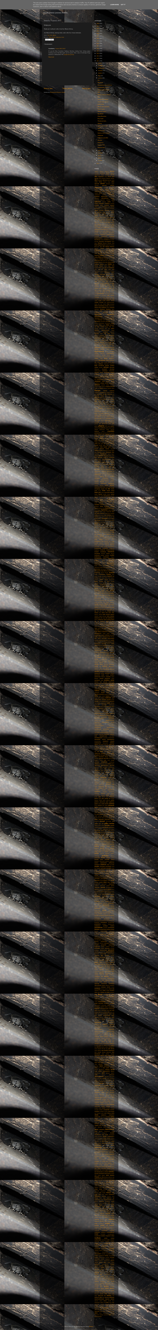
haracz (113, 447)
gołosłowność (102, 429)
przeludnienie (99, 927)
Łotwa (97, 624)
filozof (99, 401)
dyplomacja (99, 351)
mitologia (96, 669)
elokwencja (112, 377)
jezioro (105, 499)
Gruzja (96, 441)
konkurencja (111, 558)
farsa (110, 396)
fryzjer (104, 410)
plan (110, 829)
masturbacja (104, 642)
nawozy (112, 703)
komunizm (111, 552)
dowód (102, 340)
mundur (96, 685)
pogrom (107, 848)
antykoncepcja (104, 196)
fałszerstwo (109, 394)
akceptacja (104, 178)
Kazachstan (112, 520)
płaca (109, 832)
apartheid (108, 200)
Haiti (108, 445)
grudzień (107, 440)
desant (96, 319)
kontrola (112, 565)
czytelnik (96, 302)
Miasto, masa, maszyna (103, 106)
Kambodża (97, 506)
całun (96, 269)
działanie (96, 358)
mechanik (96, 647)
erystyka (99, 386)
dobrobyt (97, 330)
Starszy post (86, 88)
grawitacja (112, 436)
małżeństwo (105, 631)
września (100, 70)
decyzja (106, 305)
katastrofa (105, 518)
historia (101, 456)
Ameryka (98, 187)
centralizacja (97, 271)
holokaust (111, 457)
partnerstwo (101, 807)
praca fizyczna (111, 882)
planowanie (97, 830)
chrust (96, 279)
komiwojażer (97, 546)
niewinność (97, 739)
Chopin (99, 278)
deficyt (100, 307)
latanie (108, 600)
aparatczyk (97, 200)
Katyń (113, 518)
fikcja (113, 399)
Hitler (110, 455)
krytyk (109, 586)
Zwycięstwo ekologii (103, 99)
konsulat (103, 564)
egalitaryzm (112, 364)
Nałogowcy (101, 142)
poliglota (112, 853)
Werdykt (100, 140)
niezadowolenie (98, 741)
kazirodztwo (97, 522)
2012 (98, 58)
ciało (96, 281)
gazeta (108, 415)
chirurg (103, 276)
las (103, 600)
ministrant (96, 668)
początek (112, 837)
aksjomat (112, 178)
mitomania (101, 669)
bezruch (102, 239)
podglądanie (97, 841)
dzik (95, 362)
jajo (106, 492)
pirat (103, 827)
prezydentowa (105, 896)
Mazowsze (100, 645)
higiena (103, 452)
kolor (102, 541)
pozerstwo (97, 880)
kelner (107, 522)
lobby (113, 612)
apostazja (104, 201)
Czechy (112, 295)
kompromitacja (110, 550)
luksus (105, 619)
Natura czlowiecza (102, 126)
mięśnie (112, 661)
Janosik (96, 494)
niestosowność (97, 730)
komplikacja (97, 550)
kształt (99, 591)
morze (112, 680)
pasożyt (99, 809)
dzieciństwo (111, 358)
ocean (105, 760)
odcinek (106, 763)
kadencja (101, 503)
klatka (110, 527)
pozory (105, 880)
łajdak (107, 621)
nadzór (113, 690)
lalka (101, 600)
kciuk (101, 522)
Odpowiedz (51, 57)
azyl (96, 222)
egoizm (107, 365)
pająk (99, 796)
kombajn (96, 543)
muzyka (112, 685)
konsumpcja (110, 564)
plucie (102, 832)
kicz (100, 524)
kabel (105, 501)
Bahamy (112, 222)
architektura (107, 203)
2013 (98, 56)
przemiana (105, 927)
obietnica (103, 753)
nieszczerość (111, 730)
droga (109, 342)
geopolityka (109, 418)
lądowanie (100, 602)
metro (108, 654)
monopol (101, 678)
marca (99, 155)
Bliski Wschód (111, 250)
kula (107, 593)
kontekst (100, 565)
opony (113, 781)
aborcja (112, 171)
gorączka (112, 429)
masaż (109, 640)
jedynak (108, 497)
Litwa (106, 612)
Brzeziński (105, 262)
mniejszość (97, 673)
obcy (113, 751)
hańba (109, 447)
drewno (106, 342)
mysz (96, 687)
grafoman (97, 436)
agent (113, 176)
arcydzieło (97, 205)
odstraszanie (105, 767)
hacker (104, 445)
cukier (103, 290)
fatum (101, 397)
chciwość (108, 274)
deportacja (102, 318)
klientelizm (107, 530)
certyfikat (96, 272)
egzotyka (100, 367)
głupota (101, 425)
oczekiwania (111, 762)
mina (100, 666)
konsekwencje (98, 562)
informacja (112, 476)
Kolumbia (106, 541)
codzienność (105, 288)
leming (113, 605)
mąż (108, 645)
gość (101, 433)
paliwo (96, 798)
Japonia (100, 494)
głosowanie (105, 423)
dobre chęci (107, 328)
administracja (97, 174)
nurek (105, 751)
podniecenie (103, 842)
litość (103, 612)
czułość (96, 300)
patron (96, 812)
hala (113, 445)
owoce (112, 793)
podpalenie (108, 842)
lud (106, 618)
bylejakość (111, 267)
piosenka (107, 825)
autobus (96, 215)
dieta (107, 325)
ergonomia (112, 384)
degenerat (112, 307)
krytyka (112, 586)
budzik (106, 264)
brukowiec (112, 260)
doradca (108, 337)
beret (110, 231)
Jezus (108, 499)
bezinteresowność (110, 234)
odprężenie (97, 767)
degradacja (97, 309)
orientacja (110, 786)
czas (108, 295)
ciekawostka (111, 281)
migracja (96, 662)
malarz (112, 628)
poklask (103, 850)
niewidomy (105, 737)
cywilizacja (100, 293)
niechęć (112, 708)
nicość (106, 708)
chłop (109, 276)
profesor (112, 899)
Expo (105, 392)
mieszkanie (104, 661)
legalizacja (112, 602)
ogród (102, 772)
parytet (109, 807)
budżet (110, 264)
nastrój (100, 701)
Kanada (96, 508)
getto (96, 420)
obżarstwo (97, 760)
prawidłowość (101, 889)
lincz (98, 611)
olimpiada (103, 777)
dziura (102, 362)
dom (108, 333)
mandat (108, 633)
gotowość (109, 433)
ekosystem (112, 367)
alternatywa (108, 183)
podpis (112, 842)
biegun (103, 244)
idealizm (112, 464)
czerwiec (101, 299)
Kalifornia (102, 504)
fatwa (104, 397)
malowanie (102, 630)
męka (101, 655)
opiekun (104, 781)
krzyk (104, 588)
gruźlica (99, 441)
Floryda (96, 404)
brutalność (101, 262)
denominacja (106, 316)
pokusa (99, 851)
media (109, 647)
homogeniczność (98, 459)
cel (102, 269)
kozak (100, 578)
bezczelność (105, 232)
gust (105, 443)
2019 (98, 41)
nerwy (112, 706)
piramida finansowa (98, 827)
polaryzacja (111, 851)
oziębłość (103, 795)
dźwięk (109, 362)
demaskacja (97, 312)
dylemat (105, 347)
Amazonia (97, 185)
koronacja (112, 570)
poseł (96, 870)
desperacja (100, 319)
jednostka (112, 495)
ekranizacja (97, 369)
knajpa (113, 534)
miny (100, 668)
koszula (96, 576)
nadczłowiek (108, 689)
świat (62, 37)
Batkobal (96, 231)
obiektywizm (97, 753)
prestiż (96, 894)
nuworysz (109, 751)
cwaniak (108, 290)
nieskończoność (98, 729)
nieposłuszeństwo (110, 724)
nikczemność (101, 744)
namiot (100, 696)
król (108, 583)
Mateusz (108, 643)
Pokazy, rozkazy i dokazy (104, 94)
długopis (106, 326)
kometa (96, 544)
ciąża (107, 281)
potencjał (112, 873)
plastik (102, 830)
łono (95, 624)
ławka (111, 623)
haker (110, 445)
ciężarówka (97, 286)
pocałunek (100, 836)
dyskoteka (96, 353)
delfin (101, 311)
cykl (100, 291)
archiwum (112, 203)
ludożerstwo (101, 619)
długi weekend (100, 326)
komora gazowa (103, 546)
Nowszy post (48, 88)
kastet (113, 515)
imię (113, 468)
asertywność (111, 208)
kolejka (101, 539)
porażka (97, 866)
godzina (106, 427)
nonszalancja (102, 746)
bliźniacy (97, 252)
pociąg (100, 837)
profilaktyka (97, 901)
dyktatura (97, 347)
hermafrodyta (105, 450)
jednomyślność (107, 495)
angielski (104, 193)
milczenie (97, 664)
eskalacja (104, 386)
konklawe (105, 558)
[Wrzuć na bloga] (48, 40)
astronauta (101, 210)
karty (105, 515)
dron (113, 342)
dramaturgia (97, 342)
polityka (105, 855)
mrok (103, 683)
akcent (100, 178)
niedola (112, 711)
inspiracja (97, 481)
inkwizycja (97, 480)
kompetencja (98, 548)
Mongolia (96, 678)
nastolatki (97, 701)
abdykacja (96, 171)
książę (107, 590)
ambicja (112, 185)
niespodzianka (106, 729)
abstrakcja (97, 173)
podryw (99, 844)
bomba (96, 257)
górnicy (100, 435)
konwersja (109, 569)
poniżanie (107, 861)
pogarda (97, 848)
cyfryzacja (97, 291)
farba (106, 396)
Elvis (96, 379)
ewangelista (97, 392)
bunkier (105, 266)
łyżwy (96, 626)
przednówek (97, 922)
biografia (96, 248)
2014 (98, 53)
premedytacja (101, 892)
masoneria (99, 642)
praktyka (108, 885)
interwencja (102, 487)
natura (98, 703)
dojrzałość (97, 333)
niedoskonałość (98, 713)
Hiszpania (106, 456)
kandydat (108, 508)
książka (112, 590)
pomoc (101, 859)
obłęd (112, 753)
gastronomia (111, 413)
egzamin (96, 367)
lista (105, 611)
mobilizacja (107, 673)
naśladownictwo (105, 701)
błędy (101, 253)
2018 (98, 43)
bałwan (103, 226)
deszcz (112, 319)
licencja (103, 609)
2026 (98, 23)
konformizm (98, 557)
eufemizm (105, 388)
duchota (96, 345)
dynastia (102, 349)
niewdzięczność (98, 737)
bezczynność (111, 232)
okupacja (112, 776)
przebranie (107, 917)
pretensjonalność (105, 894)
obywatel (106, 758)
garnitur (102, 413)
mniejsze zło (111, 671)
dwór (113, 345)
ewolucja (101, 392)
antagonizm (111, 194)
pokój (96, 851)
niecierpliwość (104, 710)
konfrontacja (106, 557)
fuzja (110, 411)
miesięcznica (104, 659)
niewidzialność (111, 737)
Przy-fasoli (100, 118)
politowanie (97, 856)
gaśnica (96, 415)
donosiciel (111, 335)
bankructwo (107, 227)
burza (100, 267)
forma (113, 404)
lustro (112, 619)
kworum (112, 598)
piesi (113, 821)
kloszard (110, 532)
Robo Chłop (101, 104)
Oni (99, 80)
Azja (113, 221)
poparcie (96, 862)
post (113, 870)
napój (96, 697)
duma (100, 345)
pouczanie (102, 875)
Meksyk (105, 650)
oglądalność (97, 770)
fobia (102, 404)
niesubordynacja (104, 730)
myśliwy (105, 687)
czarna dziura (107, 293)
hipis (113, 452)
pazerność (100, 812)
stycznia (100, 160)
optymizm (108, 784)
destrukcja (108, 319)
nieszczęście (97, 732)
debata (96, 306)
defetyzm (96, 307)
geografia (99, 418)
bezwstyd (101, 241)
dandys (96, 304)
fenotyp (101, 399)
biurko (113, 248)
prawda (103, 887)
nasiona (112, 699)
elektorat (106, 376)
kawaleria (103, 520)
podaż (113, 839)
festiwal (105, 399)
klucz (96, 534)
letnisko (102, 607)
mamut (104, 633)
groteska (108, 438)
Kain (110, 502)
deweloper (108, 321)
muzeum (107, 685)
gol (109, 427)
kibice (96, 524)
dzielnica (96, 360)
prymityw (105, 913)
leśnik (100, 607)
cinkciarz (102, 286)
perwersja (100, 816)
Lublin (104, 617)
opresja (96, 784)
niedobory (112, 710)
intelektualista (103, 483)
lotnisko (112, 616)
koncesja (112, 553)
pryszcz (112, 913)
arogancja (104, 207)
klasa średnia (99, 527)
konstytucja (97, 564)
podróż (96, 844)
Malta (105, 630)
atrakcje (96, 213)
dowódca (107, 340)
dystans (108, 355)
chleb (106, 276)
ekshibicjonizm (97, 370)
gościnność (97, 433)
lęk (110, 607)
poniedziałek (102, 861)
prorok (96, 906)
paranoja (111, 804)
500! (99, 92)
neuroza (96, 708)
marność (100, 636)
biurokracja (98, 250)
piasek (110, 817)
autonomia (100, 217)
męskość (104, 655)
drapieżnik (102, 342)
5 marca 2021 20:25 (60, 48)
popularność (97, 864)
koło (110, 541)
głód (113, 423)
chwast (112, 279)
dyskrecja (102, 353)
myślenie (100, 687)
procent (106, 898)
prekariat (96, 892)
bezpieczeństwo (98, 238)
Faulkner (109, 397)
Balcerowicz (105, 224)
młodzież (102, 671)
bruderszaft (105, 260)
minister (104, 666)
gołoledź (96, 429)
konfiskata (107, 555)
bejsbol (104, 231)
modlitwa (112, 675)
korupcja (111, 572)
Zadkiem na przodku (103, 138)
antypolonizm (111, 196)
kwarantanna (98, 599)
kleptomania (107, 529)
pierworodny (108, 821)
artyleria (109, 206)
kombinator (101, 543)
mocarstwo (97, 675)
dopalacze (97, 337)
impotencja (103, 471)
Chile (96, 276)
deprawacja (107, 318)
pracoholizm (97, 884)
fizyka (100, 403)
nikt (105, 744)
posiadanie (102, 870)
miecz (109, 657)
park (103, 805)
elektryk (104, 377)
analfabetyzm (98, 191)
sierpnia (100, 73)
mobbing (102, 673)
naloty (113, 694)
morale (112, 678)
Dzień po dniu (101, 147)
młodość (97, 671)
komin (103, 544)
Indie (107, 473)
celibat (105, 269)
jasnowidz (96, 495)
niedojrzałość (105, 711)
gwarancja (112, 443)
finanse (103, 401)
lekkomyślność (104, 605)
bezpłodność (106, 238)
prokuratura (111, 903)
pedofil (101, 814)
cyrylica (112, 291)
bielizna (112, 244)
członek (104, 299)
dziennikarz (102, 360)
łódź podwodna (104, 624)
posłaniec (108, 870)
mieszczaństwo (98, 661)
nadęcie (112, 689)
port (95, 868)
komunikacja (103, 551)
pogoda (102, 848)
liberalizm (97, 609)
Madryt (105, 626)
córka (113, 288)
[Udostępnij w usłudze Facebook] (51, 40)
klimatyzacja (97, 532)
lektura (109, 605)
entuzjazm (111, 383)
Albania (100, 181)
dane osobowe (103, 304)
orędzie (96, 786)
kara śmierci (97, 513)
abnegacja (102, 171)
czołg (112, 299)
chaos (112, 272)
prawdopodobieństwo (110, 887)
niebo (109, 708)
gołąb (113, 427)
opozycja (108, 783)
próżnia (96, 913)
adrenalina (107, 174)
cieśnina (108, 285)
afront (105, 176)
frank (105, 408)
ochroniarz (97, 762)
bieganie (100, 245)
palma (100, 798)
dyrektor (107, 351)
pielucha (112, 819)
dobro (112, 328)
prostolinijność (106, 906)
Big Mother (101, 114)
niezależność (105, 741)
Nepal (104, 706)
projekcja (112, 901)
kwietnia (100, 153)
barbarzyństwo (98, 229)
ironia (96, 490)
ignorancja (111, 466)
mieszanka (112, 659)
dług (95, 326)
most (101, 682)
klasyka (107, 527)
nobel (110, 744)
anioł (113, 193)
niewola (104, 739)
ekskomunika (111, 370)
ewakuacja (112, 390)
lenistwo (96, 607)
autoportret (104, 217)
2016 (98, 48)
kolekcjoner (107, 539)
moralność (97, 680)
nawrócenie (97, 704)
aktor (96, 180)
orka (113, 786)
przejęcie (104, 924)
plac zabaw (99, 829)
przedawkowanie (104, 920)
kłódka (104, 534)
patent (113, 809)
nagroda (97, 694)
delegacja (96, 311)
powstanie (97, 878)
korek (108, 570)
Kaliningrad (112, 504)
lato (111, 600)
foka (105, 404)
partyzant (106, 807)
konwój (112, 569)
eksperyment (106, 372)
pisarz (106, 827)
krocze (100, 583)
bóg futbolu (103, 257)
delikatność (106, 311)
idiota (102, 466)
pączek (112, 812)
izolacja (112, 490)
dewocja (112, 321)
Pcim (96, 814)
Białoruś (100, 243)
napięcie (108, 696)
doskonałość (98, 339)
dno (110, 326)
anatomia (112, 191)
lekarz (106, 604)
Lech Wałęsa (106, 602)
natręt (96, 703)
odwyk (101, 769)
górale (96, 434)
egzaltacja (112, 365)
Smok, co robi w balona (104, 133)
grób (99, 440)
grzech (106, 442)
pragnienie (97, 885)
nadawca (103, 689)
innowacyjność (105, 480)
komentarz (107, 543)
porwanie (103, 868)
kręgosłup (96, 583)
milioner (101, 664)
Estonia (96, 388)
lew (105, 607)
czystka (99, 300)
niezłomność (98, 743)
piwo (113, 827)
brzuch (112, 262)
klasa (96, 527)
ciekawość (97, 283)
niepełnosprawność (110, 720)
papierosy (111, 802)
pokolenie (108, 850)
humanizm (103, 462)
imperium (108, 469)
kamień (101, 506)
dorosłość (112, 337)
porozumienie (108, 866)
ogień (113, 769)
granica (102, 436)
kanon (96, 510)
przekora (112, 925)
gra (111, 435)
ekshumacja (104, 370)
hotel (108, 461)
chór (113, 278)
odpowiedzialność (105, 765)
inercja (112, 474)
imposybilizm (97, 471)
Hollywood (105, 457)
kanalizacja (100, 508)
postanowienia (98, 871)
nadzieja (108, 690)
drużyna (96, 344)
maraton (103, 635)
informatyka (97, 478)
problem (112, 896)
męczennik (97, 655)
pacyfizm (112, 795)
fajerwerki (99, 394)
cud (95, 290)
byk (107, 267)
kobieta (102, 536)
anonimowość (97, 194)
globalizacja (111, 422)
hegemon (112, 448)
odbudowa (97, 763)
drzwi (107, 344)
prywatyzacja (111, 915)
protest (104, 910)
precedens (112, 891)
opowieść (103, 782)
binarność (112, 246)
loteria (108, 616)
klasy (104, 527)
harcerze (96, 448)
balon (113, 224)
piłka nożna (109, 823)
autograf (106, 215)
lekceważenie (111, 604)
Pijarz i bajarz (101, 109)
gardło (98, 413)
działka (101, 358)
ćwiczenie (101, 302)
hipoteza (109, 454)
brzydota (97, 264)
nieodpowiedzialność (99, 718)
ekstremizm (111, 374)
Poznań (101, 880)
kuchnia (96, 593)
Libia (100, 609)
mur (99, 685)
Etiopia (101, 388)
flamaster (108, 403)
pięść (100, 823)
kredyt (96, 581)
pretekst (99, 894)
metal (96, 654)
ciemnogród (101, 283)
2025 (98, 26)
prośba (104, 908)
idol (106, 466)
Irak (106, 488)
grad (113, 434)
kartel (102, 515)
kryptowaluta (104, 586)
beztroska (96, 241)
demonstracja (98, 316)
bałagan (96, 226)
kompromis (102, 550)
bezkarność (97, 236)
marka (96, 637)
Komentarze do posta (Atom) (57, 92)
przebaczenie (97, 917)
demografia (98, 314)
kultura (112, 593)
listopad (109, 611)
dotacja (96, 340)
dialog (100, 325)
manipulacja (98, 635)
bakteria (99, 224)
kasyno (100, 516)
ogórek (113, 770)
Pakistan (103, 796)
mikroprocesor (111, 662)
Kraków (101, 579)
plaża (109, 830)
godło (99, 427)
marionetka (112, 635)
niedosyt (103, 713)
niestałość (112, 729)
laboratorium (97, 600)
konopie (103, 560)
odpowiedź (111, 765)
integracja (96, 483)
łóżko (109, 624)
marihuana (107, 635)
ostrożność (104, 789)
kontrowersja (97, 567)
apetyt (113, 200)
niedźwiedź (111, 713)
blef (106, 250)
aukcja (100, 213)
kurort (102, 597)
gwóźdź (100, 445)
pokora (112, 850)
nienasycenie (104, 717)
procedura (101, 898)
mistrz (107, 668)
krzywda (108, 588)
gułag (99, 443)
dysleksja (104, 355)
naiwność (101, 694)
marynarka (97, 640)
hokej (96, 457)
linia (100, 611)
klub (113, 532)
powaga (108, 875)
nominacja (97, 746)
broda (96, 260)
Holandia (100, 457)
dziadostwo (108, 356)
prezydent (97, 896)
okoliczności (106, 774)
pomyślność (97, 861)
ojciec (112, 772)
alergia (109, 181)
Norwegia (103, 748)
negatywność (111, 704)
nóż (98, 751)
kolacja (101, 538)
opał (109, 779)
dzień (107, 360)
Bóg (99, 257)
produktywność (111, 898)
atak (95, 212)
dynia (108, 349)
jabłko (99, 492)
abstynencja (102, 173)
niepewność (97, 722)
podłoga (109, 841)
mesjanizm (112, 652)
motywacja (111, 682)
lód (101, 617)
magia (96, 628)
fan (113, 394)
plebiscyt (112, 830)
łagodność (102, 621)
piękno (96, 823)
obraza (112, 755)
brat (113, 257)
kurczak (112, 595)
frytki (101, 410)
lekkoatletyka (97, 605)
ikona (106, 467)
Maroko (112, 636)
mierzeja (96, 659)
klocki (101, 532)
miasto (99, 657)
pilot (103, 823)
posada (113, 868)
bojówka (109, 255)
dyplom (112, 349)
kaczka (96, 502)
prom (96, 905)
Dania (108, 304)
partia (96, 807)
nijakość (96, 744)
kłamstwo (99, 534)
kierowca (112, 524)
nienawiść (111, 717)
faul (106, 397)
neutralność (101, 708)
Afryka (109, 176)
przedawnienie (111, 920)
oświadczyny (111, 791)
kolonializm (98, 541)
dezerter (96, 323)
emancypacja (100, 379)
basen (110, 229)
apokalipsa (98, 202)
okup (107, 775)
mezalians (112, 654)
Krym (113, 584)
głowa (109, 423)
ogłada (102, 770)
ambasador (104, 185)
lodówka (100, 614)
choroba (104, 278)
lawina (96, 602)
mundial (112, 683)
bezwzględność (108, 241)
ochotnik (112, 760)
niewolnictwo (110, 739)
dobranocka (101, 328)
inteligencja (111, 483)
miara (96, 657)
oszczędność (111, 789)
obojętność (97, 755)
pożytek (101, 882)
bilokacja (107, 246)
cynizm (103, 291)
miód (104, 668)
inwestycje (111, 487)
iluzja (110, 467)
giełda (98, 420)
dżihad (113, 362)
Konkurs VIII (101, 145)
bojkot (106, 255)
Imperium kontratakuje (103, 90)
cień (110, 283)
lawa (113, 600)
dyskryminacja (110, 353)
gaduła (113, 411)
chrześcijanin (100, 280)
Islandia (108, 490)
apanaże (112, 198)
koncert (108, 553)
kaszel (103, 516)
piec (113, 817)
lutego (99, 158)
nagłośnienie (97, 692)
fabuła (111, 392)
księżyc (96, 591)
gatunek (100, 415)
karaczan (102, 513)
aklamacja (108, 178)
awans (112, 219)
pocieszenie (106, 837)
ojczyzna (96, 774)
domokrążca (101, 335)
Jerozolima (97, 499)
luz (98, 621)
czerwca (100, 78)
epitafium (103, 384)
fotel (107, 406)
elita (108, 377)
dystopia (112, 355)
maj (102, 628)
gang (96, 413)
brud (101, 260)
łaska (104, 623)
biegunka (107, 244)
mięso (109, 661)
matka (112, 643)
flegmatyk (112, 403)
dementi (112, 312)
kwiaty (108, 598)
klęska (100, 530)
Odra (101, 767)
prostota (112, 906)
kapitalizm (104, 510)
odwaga (96, 769)
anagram (112, 189)
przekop (105, 926)
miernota (112, 657)
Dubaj (110, 344)
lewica (108, 607)
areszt (101, 205)
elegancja (102, 376)
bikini (101, 246)
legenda (96, 604)
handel (105, 447)
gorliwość (97, 431)
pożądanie (96, 882)
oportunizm (97, 782)
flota (99, 404)
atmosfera (108, 212)
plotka (99, 832)
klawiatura (97, 529)
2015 (98, 51)
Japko (99, 128)
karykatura (109, 515)
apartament (102, 200)
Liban (113, 607)
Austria (108, 213)
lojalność (112, 614)
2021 (98, 36)
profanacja (97, 899)
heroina (109, 450)
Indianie (104, 473)
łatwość (107, 623)
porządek (108, 868)
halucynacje (97, 447)
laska (105, 600)
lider (113, 609)
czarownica (103, 295)
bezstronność (111, 239)
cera (109, 271)
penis (105, 814)
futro (107, 411)
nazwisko (104, 704)
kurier (99, 597)
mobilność (112, 673)
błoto (104, 253)
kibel (113, 522)
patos (100, 811)
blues (106, 252)
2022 (98, 33)
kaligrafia (107, 504)
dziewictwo (111, 360)
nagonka (103, 692)
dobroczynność (105, 330)
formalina (96, 406)
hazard (107, 448)
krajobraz (96, 579)
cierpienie (97, 285)
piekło (96, 819)
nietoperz (96, 734)
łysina (113, 624)
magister (99, 628)
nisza (107, 744)
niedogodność (97, 711)
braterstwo (97, 259)
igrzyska (102, 467)
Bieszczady (97, 246)
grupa (111, 440)
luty (95, 621)
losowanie (104, 616)
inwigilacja (97, 489)
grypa (103, 441)
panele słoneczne (106, 800)
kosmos (109, 574)
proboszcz (96, 898)
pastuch (103, 809)
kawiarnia (107, 520)
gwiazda (96, 445)
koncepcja (103, 553)
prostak (100, 906)
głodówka (96, 423)
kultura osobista (98, 595)
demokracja (110, 314)
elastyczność (97, 376)
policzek (102, 853)
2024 (98, 28)
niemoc (112, 715)
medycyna (111, 649)
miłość (96, 666)
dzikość (98, 362)
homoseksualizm (106, 459)
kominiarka (107, 544)
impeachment (103, 469)
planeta (112, 829)
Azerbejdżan (108, 220)
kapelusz (99, 510)
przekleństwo (97, 925)
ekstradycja (97, 374)
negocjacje (97, 706)
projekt (96, 903)
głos (100, 423)
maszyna (109, 642)
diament (104, 325)
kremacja (101, 581)
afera (96, 176)
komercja (112, 543)
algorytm (97, 183)
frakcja (96, 408)
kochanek (107, 536)
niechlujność (97, 710)
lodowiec (96, 614)
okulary (103, 775)
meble (110, 645)
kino (110, 525)
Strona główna (67, 88)
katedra (109, 518)
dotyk (99, 340)
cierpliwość (103, 285)
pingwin (96, 825)
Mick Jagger (104, 657)
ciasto (99, 281)
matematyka (98, 643)
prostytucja (97, 908)
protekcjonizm (97, 910)
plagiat (107, 829)
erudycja (96, 386)
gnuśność (96, 427)
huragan (112, 462)
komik (99, 544)
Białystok (105, 243)
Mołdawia (103, 676)
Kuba (103, 591)
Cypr (107, 291)
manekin (112, 633)
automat (96, 217)
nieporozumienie (98, 724)
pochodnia (112, 836)
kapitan (112, 510)
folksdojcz (109, 404)
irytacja (99, 490)
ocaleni (101, 760)
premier (109, 893)
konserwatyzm (110, 562)
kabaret (101, 501)
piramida (112, 825)
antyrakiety (97, 198)
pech (98, 814)
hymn (109, 464)
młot (106, 671)
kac (113, 501)
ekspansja (97, 372)
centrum (101, 271)
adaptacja (112, 173)
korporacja (97, 572)
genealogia (103, 416)
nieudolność (106, 734)
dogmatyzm (105, 332)
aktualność (100, 180)
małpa (96, 631)
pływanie (103, 834)
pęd (105, 817)
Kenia (110, 522)
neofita (101, 706)
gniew (112, 426)
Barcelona (103, 229)
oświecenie (97, 793)
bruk (109, 260)
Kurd (96, 597)
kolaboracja (97, 538)
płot (99, 834)
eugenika (109, 388)
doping (101, 337)
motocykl (105, 682)
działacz (112, 356)
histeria (96, 456)
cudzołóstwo (99, 290)
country (109, 288)
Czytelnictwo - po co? (103, 87)
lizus (110, 612)
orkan (96, 788)
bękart (96, 243)
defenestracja (111, 305)
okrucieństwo (97, 775)
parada (102, 803)
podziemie (103, 846)
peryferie (105, 816)
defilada (104, 307)
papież (96, 803)
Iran (109, 489)
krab (109, 578)
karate (109, 513)
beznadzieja (111, 236)
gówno (53, 37)
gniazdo (109, 426)
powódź (109, 877)
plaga (104, 829)
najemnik (106, 694)
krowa (104, 583)
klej (104, 529)
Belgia (107, 231)
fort (100, 406)
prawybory (107, 891)
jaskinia (112, 494)
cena (113, 269)
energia (102, 383)
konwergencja (103, 569)
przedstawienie (111, 922)
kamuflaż (112, 506)
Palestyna (111, 796)
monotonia (107, 678)
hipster (113, 454)
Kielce (103, 524)
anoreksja (104, 194)
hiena (96, 452)
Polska (103, 858)
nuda (101, 751)
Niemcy (108, 715)
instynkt (102, 481)
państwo (97, 802)
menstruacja (102, 652)
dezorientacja (107, 323)
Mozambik (97, 683)
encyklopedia (97, 383)
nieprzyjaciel (111, 725)
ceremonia (112, 271)
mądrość (105, 645)
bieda (96, 245)
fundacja (112, 410)
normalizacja (111, 746)
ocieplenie (104, 762)
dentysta (112, 316)
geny (96, 418)
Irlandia (112, 488)
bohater (102, 255)
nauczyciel (103, 703)
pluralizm (105, 832)
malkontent (97, 630)
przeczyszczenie (98, 920)
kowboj (96, 578)
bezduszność (97, 234)
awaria (100, 220)
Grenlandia (101, 438)
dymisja (97, 349)
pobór (113, 834)
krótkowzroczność (105, 585)
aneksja (100, 193)
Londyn (100, 616)
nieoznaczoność (98, 720)
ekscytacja (112, 369)
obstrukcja (97, 758)
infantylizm (97, 476)
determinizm (102, 321)
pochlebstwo (106, 836)
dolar (105, 333)
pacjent (107, 795)
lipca (99, 75)
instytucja (107, 481)
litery (100, 612)
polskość (108, 857)
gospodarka (111, 431)
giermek (102, 420)
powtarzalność (111, 878)
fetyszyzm (109, 399)
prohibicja (107, 901)
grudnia (100, 63)
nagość (107, 692)
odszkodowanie (111, 767)
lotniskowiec (97, 617)
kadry (106, 502)
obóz (106, 755)
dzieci (106, 358)
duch (113, 344)
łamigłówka (97, 623)
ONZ (100, 779)
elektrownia (111, 376)
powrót (112, 877)
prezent (112, 894)
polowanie (97, 857)
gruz (113, 440)
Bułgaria (101, 266)
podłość (112, 841)
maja (99, 150)
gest (113, 418)
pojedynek (96, 850)
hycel (102, 464)
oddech (109, 763)
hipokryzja (103, 454)
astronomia (106, 210)
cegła (99, 269)
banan (109, 226)
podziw (108, 846)
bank (98, 227)
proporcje (112, 905)
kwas (104, 598)
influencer (107, 476)
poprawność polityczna (107, 863)
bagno (109, 222)
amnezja (96, 189)
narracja (96, 699)
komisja (112, 544)
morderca (107, 680)
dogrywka (112, 332)
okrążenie (112, 774)
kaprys (101, 511)
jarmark (104, 494)
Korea (105, 571)
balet (110, 224)
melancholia (111, 650)
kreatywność (111, 579)
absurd (107, 173)
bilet (104, 246)
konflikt (112, 555)
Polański (107, 851)
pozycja (109, 880)
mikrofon (105, 662)
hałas (101, 447)
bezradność (112, 238)
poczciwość (97, 839)
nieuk (96, 736)
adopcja (102, 174)
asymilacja (112, 210)
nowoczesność (105, 749)
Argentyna (106, 205)
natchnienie (111, 701)
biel (110, 244)
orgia (106, 786)
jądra (102, 495)
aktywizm (105, 180)
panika (112, 800)
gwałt (107, 443)
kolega (113, 538)
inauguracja (99, 473)
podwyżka (112, 844)
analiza (103, 191)
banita (96, 227)
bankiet (101, 227)
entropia (106, 383)
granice (107, 436)
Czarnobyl (112, 293)
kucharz (112, 591)
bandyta (112, 226)
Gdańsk (99, 416)
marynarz (101, 640)
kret (105, 581)
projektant (100, 903)
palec (107, 796)
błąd (99, 253)
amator (112, 183)
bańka (111, 227)
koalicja (97, 536)
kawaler (99, 520)
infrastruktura (105, 478)
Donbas (106, 335)
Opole (110, 781)
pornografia (102, 866)
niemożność (97, 717)
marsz (99, 638)
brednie (112, 259)
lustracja (109, 619)
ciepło (113, 283)
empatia (112, 381)
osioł (113, 788)
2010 (98, 163)
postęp (103, 872)
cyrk (109, 291)
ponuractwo (112, 861)
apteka (109, 201)
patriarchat (104, 811)
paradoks (107, 803)
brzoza (109, 262)
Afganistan (101, 176)
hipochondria (97, 454)
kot (113, 576)
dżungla (96, 364)
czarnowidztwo (98, 295)
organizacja (101, 786)
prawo (109, 889)
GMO (106, 426)
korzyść (96, 574)
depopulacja (97, 318)
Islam (103, 490)
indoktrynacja (111, 473)
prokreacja (105, 903)
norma (106, 746)
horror (103, 461)
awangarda (108, 219)
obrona (96, 756)
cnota (100, 288)
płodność (96, 834)
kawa (96, 520)
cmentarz (96, 288)
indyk (102, 474)
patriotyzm (111, 811)
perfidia (108, 814)
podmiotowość (97, 842)
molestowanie (97, 676)
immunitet (97, 469)
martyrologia (111, 638)
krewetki (112, 581)
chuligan (106, 279)
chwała (109, 279)
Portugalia (99, 868)
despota (104, 319)
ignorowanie (97, 467)
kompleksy (105, 548)
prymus (109, 913)
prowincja (97, 912)
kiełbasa (107, 524)
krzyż (112, 588)
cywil (96, 293)
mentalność (107, 652)
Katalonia (97, 518)
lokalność (96, 616)
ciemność (106, 283)
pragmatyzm (111, 884)
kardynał (112, 513)
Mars (96, 638)
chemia (112, 274)
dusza (104, 345)
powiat (113, 875)
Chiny (99, 276)
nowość (109, 749)
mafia (108, 626)
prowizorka (102, 912)
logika (104, 614)
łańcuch (101, 623)
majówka (109, 628)
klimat (112, 531)
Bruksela (96, 262)
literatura (96, 612)
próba (113, 912)
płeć (113, 832)
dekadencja (102, 309)
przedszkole (98, 924)
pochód (96, 837)
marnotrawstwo (107, 637)
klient (103, 530)
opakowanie (104, 779)
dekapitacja (108, 309)
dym (113, 347)
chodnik (112, 276)
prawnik (106, 889)
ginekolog (102, 422)
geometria (104, 418)
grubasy (102, 440)
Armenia (100, 206)
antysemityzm (104, 198)
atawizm (99, 212)
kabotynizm (109, 501)
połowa (112, 857)
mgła (113, 655)
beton (100, 232)
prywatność (105, 915)
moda (102, 675)
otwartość (103, 793)
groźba (96, 440)
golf (111, 427)
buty (106, 267)
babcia (98, 222)
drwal (100, 344)
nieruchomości (110, 727)
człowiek (109, 299)
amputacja (101, 189)
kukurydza (104, 593)
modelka (107, 675)
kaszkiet (106, 516)
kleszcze (112, 529)
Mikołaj (101, 662)
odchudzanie (101, 763)
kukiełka (99, 593)
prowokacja (108, 912)
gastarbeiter (106, 413)
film (96, 401)
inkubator (112, 478)
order (113, 784)
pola (103, 851)
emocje (108, 381)
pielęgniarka (101, 819)
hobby (113, 455)
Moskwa (96, 682)
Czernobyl (97, 299)
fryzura (108, 410)
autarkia (112, 213)
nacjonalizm (98, 689)
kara (113, 511)
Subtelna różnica (102, 111)
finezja (107, 401)
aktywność (109, 180)
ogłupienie (106, 770)
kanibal (112, 508)
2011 (98, 61)
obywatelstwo (111, 758)
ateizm (104, 212)
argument (112, 205)
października (101, 68)
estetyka (112, 386)
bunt (109, 266)
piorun (103, 825)
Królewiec (112, 583)
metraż (104, 654)
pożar (112, 880)
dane (99, 304)
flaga (104, 403)
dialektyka (97, 325)
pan (109, 798)
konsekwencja (111, 560)
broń (98, 260)
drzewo (103, 344)
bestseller (96, 232)
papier (107, 802)
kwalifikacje (111, 597)
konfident (102, 555)
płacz (111, 832)
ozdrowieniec (97, 795)
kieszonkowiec (97, 525)
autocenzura (101, 215)
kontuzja (107, 567)
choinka (96, 278)
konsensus (104, 562)
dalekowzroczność (110, 302)
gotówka (112, 433)
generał (108, 416)
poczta (102, 839)
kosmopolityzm (102, 574)
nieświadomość (111, 732)
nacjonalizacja (111, 687)
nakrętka (109, 694)
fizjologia (96, 403)
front (113, 408)
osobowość (97, 789)
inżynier (103, 488)
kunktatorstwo (105, 595)
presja (113, 892)
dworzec (109, 345)
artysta (112, 207)
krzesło (100, 588)
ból (107, 257)
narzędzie (109, 699)
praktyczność (102, 885)
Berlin (113, 231)
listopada (100, 65)
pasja (96, 809)
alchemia (105, 181)
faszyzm (97, 398)
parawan (100, 805)
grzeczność (111, 442)
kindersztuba (106, 525)
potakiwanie (107, 873)
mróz (105, 683)
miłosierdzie (111, 664)
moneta (112, 676)
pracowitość (104, 884)
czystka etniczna (106, 300)
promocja (100, 905)
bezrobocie (97, 239)
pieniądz (102, 821)
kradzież (112, 578)
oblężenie (109, 753)
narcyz (103, 698)
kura (109, 595)
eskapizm (108, 386)
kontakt (96, 565)
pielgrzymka (107, 819)
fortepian (103, 406)
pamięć (106, 798)
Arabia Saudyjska (99, 203)
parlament (111, 805)
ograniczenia (97, 772)
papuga (99, 803)
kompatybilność (111, 546)
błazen (96, 253)
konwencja (97, 569)
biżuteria (103, 250)
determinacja (97, 321)
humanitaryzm (98, 462)
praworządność (101, 891)
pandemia (96, 800)
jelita (113, 497)
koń (95, 571)
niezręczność (105, 743)
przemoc (97, 929)
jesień (101, 499)
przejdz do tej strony (69, 54)
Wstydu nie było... (102, 121)
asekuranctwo (106, 208)
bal (102, 224)
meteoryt (99, 654)
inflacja (102, 476)
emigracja (97, 381)
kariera (99, 515)
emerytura (111, 379)
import (112, 469)
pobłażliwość (108, 834)
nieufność (112, 734)
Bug (113, 264)
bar (113, 227)
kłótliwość (108, 534)
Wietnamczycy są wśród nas (105, 85)
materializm (103, 643)
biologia (102, 248)
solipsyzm (58, 37)
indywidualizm (107, 474)
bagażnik (105, 222)
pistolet (110, 827)
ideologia (97, 466)
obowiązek (102, 755)
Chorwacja (109, 278)
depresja (112, 318)
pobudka (96, 836)
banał (106, 226)
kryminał (96, 586)
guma (102, 443)
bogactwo (97, 255)
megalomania (98, 650)
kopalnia (99, 570)
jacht (102, 492)
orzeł (106, 788)
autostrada (97, 219)
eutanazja (105, 390)
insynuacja (112, 481)
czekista (103, 297)
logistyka (108, 614)
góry (103, 435)
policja (97, 853)
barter (107, 229)
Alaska (96, 181)
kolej (96, 539)
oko (101, 774)
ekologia (106, 367)
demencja (105, 312)
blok (104, 252)
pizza (96, 829)
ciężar (113, 285)
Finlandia (112, 401)
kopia (102, 570)
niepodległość (105, 722)
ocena (108, 760)
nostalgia (108, 748)
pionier (99, 825)
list (103, 611)
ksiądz (103, 590)
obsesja (106, 756)
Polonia (112, 856)
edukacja (100, 364)
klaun (113, 527)
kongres (112, 557)
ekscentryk (104, 369)
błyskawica (108, 253)
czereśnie (112, 297)
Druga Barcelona (102, 116)
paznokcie (104, 812)
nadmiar (97, 691)
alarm (113, 180)
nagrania (112, 692)
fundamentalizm (98, 411)
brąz (110, 259)
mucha (108, 683)
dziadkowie (103, 356)
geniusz (112, 416)
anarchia (108, 191)
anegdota (96, 193)
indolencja (98, 475)
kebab (104, 522)
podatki (108, 839)
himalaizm (108, 452)
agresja (96, 178)
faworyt (112, 397)
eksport (112, 372)
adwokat (112, 174)
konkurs (97, 560)
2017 (98, 46)
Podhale (101, 841)
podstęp (108, 844)
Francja (100, 408)
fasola (113, 396)
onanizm (96, 779)
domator (112, 333)
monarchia (108, 676)
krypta (100, 586)
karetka (96, 515)
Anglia (109, 193)
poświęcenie (98, 873)
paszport (107, 809)
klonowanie (105, 532)
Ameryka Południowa (109, 187)
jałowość (112, 492)
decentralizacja (101, 305)
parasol (96, 805)
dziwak (105, 362)
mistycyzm (112, 668)
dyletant (110, 347)
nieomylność (111, 718)
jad (104, 492)
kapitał (109, 510)
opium (107, 781)
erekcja (107, 384)
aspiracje (96, 210)
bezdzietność (103, 234)
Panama (112, 798)
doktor (101, 333)
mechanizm (101, 647)
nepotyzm (108, 706)
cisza (106, 286)
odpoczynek (97, 765)
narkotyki (108, 698)
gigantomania (107, 420)
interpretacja (97, 487)
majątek (105, 628)
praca (105, 882)
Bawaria (100, 231)
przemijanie (111, 927)
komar (112, 541)
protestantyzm (111, 910)
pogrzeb (112, 848)
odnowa (112, 763)
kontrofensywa (106, 565)
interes (106, 485)
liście (113, 611)
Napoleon (112, 696)
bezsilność (106, 239)
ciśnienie (110, 286)
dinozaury (112, 325)
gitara (106, 422)
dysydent (96, 356)
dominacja (97, 335)
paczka (96, 796)
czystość (112, 300)
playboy (105, 830)
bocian (112, 253)
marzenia (105, 640)
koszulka (99, 576)
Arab (113, 201)
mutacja (102, 685)
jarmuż (108, 494)
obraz (109, 755)
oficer (109, 769)
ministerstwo (111, 666)
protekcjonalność (111, 908)
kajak (113, 502)
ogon (110, 770)
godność (103, 428)
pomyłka (107, 859)
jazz (100, 495)
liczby (110, 609)
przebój (102, 917)
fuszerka (104, 411)
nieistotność (97, 715)
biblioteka (109, 243)
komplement (111, 548)
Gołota (107, 429)
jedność (96, 497)
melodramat (97, 652)
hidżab (113, 450)
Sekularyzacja (101, 130)
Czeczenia (97, 297)
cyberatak (112, 290)
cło (113, 286)
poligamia (107, 853)
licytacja (107, 609)
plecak (96, 832)
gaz (103, 415)
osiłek (109, 788)
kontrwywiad (102, 567)
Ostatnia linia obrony (103, 102)
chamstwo (107, 272)
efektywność (106, 364)
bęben (113, 241)
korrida (102, 572)
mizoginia (112, 669)
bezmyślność (104, 236)
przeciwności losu (109, 919)
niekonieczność (102, 715)
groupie (112, 438)
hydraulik (105, 464)
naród (113, 697)
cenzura (106, 271)
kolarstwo (108, 538)
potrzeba (96, 875)
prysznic (96, 915)
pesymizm (111, 816)
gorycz (103, 431)
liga (95, 611)
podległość (105, 841)
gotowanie (105, 433)
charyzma (102, 274)
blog (50, 37)
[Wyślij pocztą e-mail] (46, 40)
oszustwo (97, 791)
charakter (97, 274)
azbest (104, 220)
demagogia (112, 311)
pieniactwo (97, 821)
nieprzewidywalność (99, 725)
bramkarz (110, 257)
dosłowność (104, 338)
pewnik (96, 817)
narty (99, 699)
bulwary (96, 266)
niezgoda (112, 741)
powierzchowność (98, 877)
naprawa (99, 697)
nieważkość (112, 736)
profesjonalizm (105, 899)
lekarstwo (101, 604)
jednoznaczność (103, 497)
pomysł (112, 859)
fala (103, 394)
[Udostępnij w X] (49, 40)
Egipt (96, 365)
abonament (107, 171)
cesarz (101, 272)
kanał (104, 508)
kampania (106, 506)
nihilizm (112, 743)
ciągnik (103, 281)
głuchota (96, 426)
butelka (102, 267)
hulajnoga (112, 461)
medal (105, 647)
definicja (108, 307)
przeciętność (98, 919)
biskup (107, 248)
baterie (112, 229)
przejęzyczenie (111, 924)
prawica (96, 889)
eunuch (112, 388)
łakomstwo (112, 621)
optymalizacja (101, 784)
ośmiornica (104, 791)
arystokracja (97, 208)
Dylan (102, 347)
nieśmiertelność (104, 732)
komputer (97, 551)
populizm (103, 864)
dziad (99, 356)
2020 (98, 38)
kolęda (113, 539)
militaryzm (106, 664)
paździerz (109, 812)
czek (100, 297)
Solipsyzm (100, 135)
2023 (98, 31)
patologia (96, 811)
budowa (102, 264)
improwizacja (109, 471)
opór (113, 782)
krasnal (106, 579)
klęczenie (96, 530)
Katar (100, 518)
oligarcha (96, 777)
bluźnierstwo (111, 252)
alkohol (102, 183)
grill (105, 438)
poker (100, 850)
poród (113, 866)
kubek (106, 591)
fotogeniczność (111, 406)
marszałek (104, 638)
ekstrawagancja (104, 374)
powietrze (105, 877)
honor (99, 461)
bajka (96, 224)
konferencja (97, 555)
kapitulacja (97, 511)
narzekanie (104, 699)
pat (110, 809)
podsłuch (104, 844)
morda (102, 680)
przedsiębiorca (104, 922)
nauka (108, 703)
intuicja (107, 487)
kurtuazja (106, 597)
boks (113, 255)
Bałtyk (100, 226)
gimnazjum (97, 422)
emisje (103, 381)
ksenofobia (97, 590)
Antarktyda (97, 196)
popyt (108, 864)
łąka (113, 623)
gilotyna (112, 420)
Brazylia (106, 259)
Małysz (100, 631)
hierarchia (99, 452)
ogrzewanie (107, 772)
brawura (101, 259)
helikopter (97, 450)
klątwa (100, 529)
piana (107, 817)
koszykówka (104, 576)
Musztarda (100, 82)
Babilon (101, 222)
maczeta (102, 626)
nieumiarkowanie (103, 736)
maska (112, 640)
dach (105, 302)
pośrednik (112, 871)
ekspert (101, 372)
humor (108, 462)
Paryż (113, 807)
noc (113, 744)
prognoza (102, 901)
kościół (110, 576)
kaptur (104, 511)
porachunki (112, 864)
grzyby (96, 443)
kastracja (96, 516)
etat (98, 388)
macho (98, 626)
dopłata (104, 337)
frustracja (97, 410)
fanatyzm (97, 396)
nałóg (96, 696)
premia (105, 892)
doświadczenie (111, 338)
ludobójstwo (111, 618)
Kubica (109, 591)
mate (113, 642)
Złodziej (100, 123)
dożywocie (112, 340)
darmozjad (112, 304)
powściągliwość (104, 878)
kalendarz (97, 504)
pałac (103, 798)
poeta (112, 846)
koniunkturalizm (98, 558)
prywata (100, 915)
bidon (113, 243)
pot (102, 873)
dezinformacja (101, 323)
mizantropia (106, 669)
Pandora (100, 800)
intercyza (101, 485)
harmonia (102, 448)
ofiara (105, 769)
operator (100, 781)
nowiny (100, 749)
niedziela (107, 713)
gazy (96, 416)
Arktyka (96, 206)
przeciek (112, 917)
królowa (96, 584)
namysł (103, 696)
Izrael (96, 492)
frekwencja (109, 408)
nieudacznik (101, 734)
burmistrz (96, 267)
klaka (113, 525)
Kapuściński (109, 511)
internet (112, 485)
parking (106, 805)
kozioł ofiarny (105, 578)
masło (96, 642)
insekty (112, 480)
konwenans (112, 567)
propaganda (106, 905)
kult (109, 593)
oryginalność (101, 788)
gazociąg (112, 415)
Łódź (100, 624)
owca (108, 793)
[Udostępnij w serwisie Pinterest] (53, 40)
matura (96, 645)
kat (113, 516)
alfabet (112, 181)
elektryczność (98, 377)
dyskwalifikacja (98, 355)
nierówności (98, 727)
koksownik (112, 536)
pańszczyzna (102, 802)
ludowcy (96, 619)
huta (99, 464)
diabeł (112, 323)
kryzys (96, 588)
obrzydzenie (101, 756)
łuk (111, 624)
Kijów (102, 525)
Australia (104, 214)
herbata (100, 450)
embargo (106, 379)
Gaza (105, 415)
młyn (108, 671)
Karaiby (106, 513)
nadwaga (103, 690)
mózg (100, 683)
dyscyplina (112, 351)
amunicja (107, 189)
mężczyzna (109, 655)
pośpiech (107, 871)
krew (108, 581)
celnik (109, 269)
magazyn (112, 626)
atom (112, 212)
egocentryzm (101, 365)
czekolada (108, 297)
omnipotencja (111, 777)
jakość (108, 492)
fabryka (108, 392)
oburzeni (101, 758)
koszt (113, 574)
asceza (101, 208)
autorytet (112, 217)
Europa (97, 390)
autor (108, 217)
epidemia (97, 385)
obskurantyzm (111, 756)
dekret (113, 309)
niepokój (112, 722)
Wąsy (99, 97)
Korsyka (106, 572)
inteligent (96, 485)
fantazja (102, 396)
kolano (104, 538)
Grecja (96, 438)
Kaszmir (110, 516)
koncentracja (97, 553)
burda (113, 266)
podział (97, 846)
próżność (100, 913)
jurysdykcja (97, 501)
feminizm (97, 399)
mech (113, 645)
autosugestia (102, 219)
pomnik (96, 859)
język (112, 499)
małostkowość (110, 630)
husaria (96, 464)
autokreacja (112, 215)
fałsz (106, 394)
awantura (96, 220)
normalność (97, 748)
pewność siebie (101, 817)
